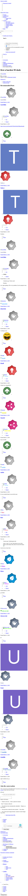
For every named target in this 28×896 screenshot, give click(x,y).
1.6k (7, 487)
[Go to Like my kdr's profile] (4, 608)
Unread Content (9, 24)
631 (6, 119)
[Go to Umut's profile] (14, 670)
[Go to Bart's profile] (2, 509)
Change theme (4, 894)
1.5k (7, 727)
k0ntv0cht (3, 308)
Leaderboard (5, 15)
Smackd (3, 417)
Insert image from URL (10, 815)
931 (6, 772)
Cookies (5, 850)
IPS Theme (5, 844)
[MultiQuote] (3, 236)
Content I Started (9, 25)
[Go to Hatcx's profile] (2, 563)
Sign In (7, 49)
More (7, 27)
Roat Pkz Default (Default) (11, 847)
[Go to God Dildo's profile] (3, 73)
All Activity (8, 21)
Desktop (5, 819)
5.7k (7, 227)
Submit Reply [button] (6, 829)
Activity (4, 20)
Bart (2, 517)
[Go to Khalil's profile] (2, 355)
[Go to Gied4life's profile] (3, 749)
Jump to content (4, 1)
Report (7, 121)
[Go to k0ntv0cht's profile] (3, 301)
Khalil (2, 363)
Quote (4, 140)
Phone (4, 821)
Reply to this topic (7, 81)
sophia (2, 472)
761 (6, 324)
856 (6, 532)
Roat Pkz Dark (9, 846)
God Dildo (3, 104)
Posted (5, 102)
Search (7, 26)
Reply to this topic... (5, 799)
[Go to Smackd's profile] (3, 410)
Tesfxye (2, 188)
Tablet (4, 820)
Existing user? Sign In (8, 35)
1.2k (7, 378)
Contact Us (5, 849)
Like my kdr (4, 616)
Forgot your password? (10, 52)
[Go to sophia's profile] (2, 464)
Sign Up (5, 54)
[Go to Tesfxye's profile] (14, 170)
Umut (2, 688)
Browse (4, 17)
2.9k (7, 586)
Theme (4, 845)
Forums (4, 14)
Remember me (9, 47)
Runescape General (12, 77)
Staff (7, 19)
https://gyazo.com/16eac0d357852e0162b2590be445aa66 (12, 126)
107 (6, 630)
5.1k (7, 433)
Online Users (8, 18)
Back (7, 866)
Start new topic (6, 82)
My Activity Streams (10, 22)
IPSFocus (11, 844)
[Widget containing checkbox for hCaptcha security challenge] (13, 825)
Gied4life (3, 757)
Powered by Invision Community (7, 852)
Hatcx (2, 571)
